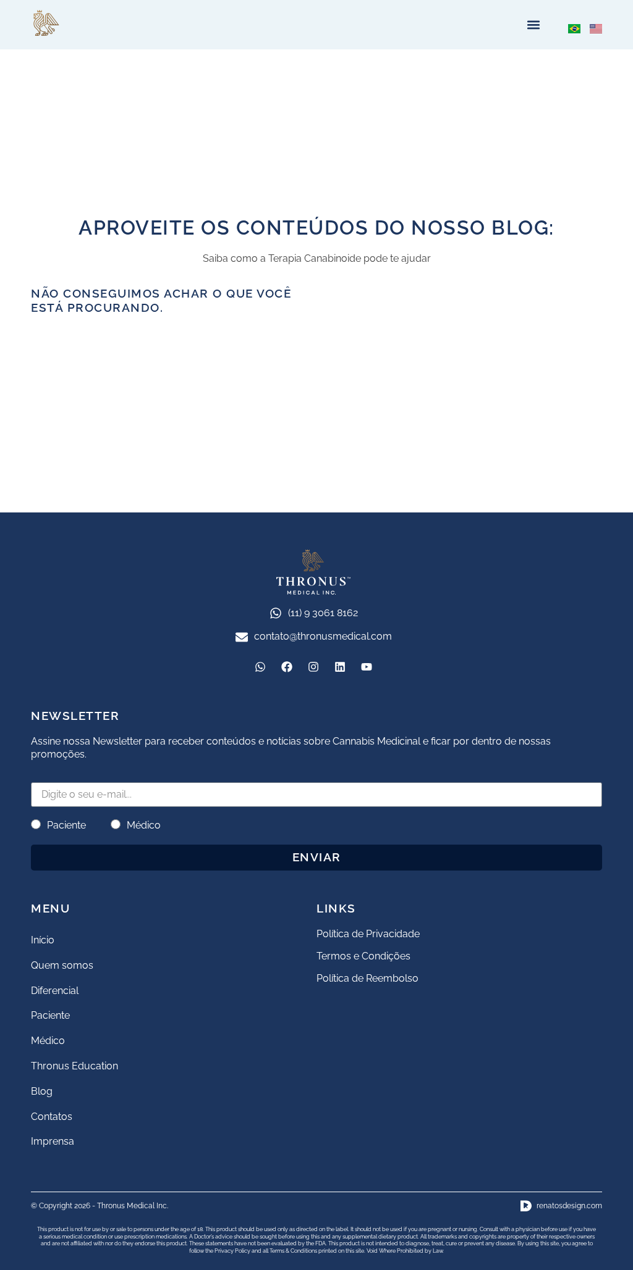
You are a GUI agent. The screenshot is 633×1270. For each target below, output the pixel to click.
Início (42, 940)
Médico (144, 825)
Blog (42, 1091)
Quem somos (62, 965)
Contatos (51, 1116)
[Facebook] (287, 667)
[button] (533, 25)
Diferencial (55, 990)
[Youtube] (366, 667)
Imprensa (52, 1141)
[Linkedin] (340, 667)
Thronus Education (74, 1066)
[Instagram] (313, 667)
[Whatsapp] (260, 667)
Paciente (66, 825)
